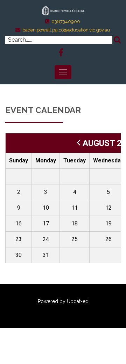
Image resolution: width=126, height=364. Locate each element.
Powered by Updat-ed (63, 301)
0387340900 (65, 21)
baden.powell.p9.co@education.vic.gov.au (66, 30)
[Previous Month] (78, 143)
